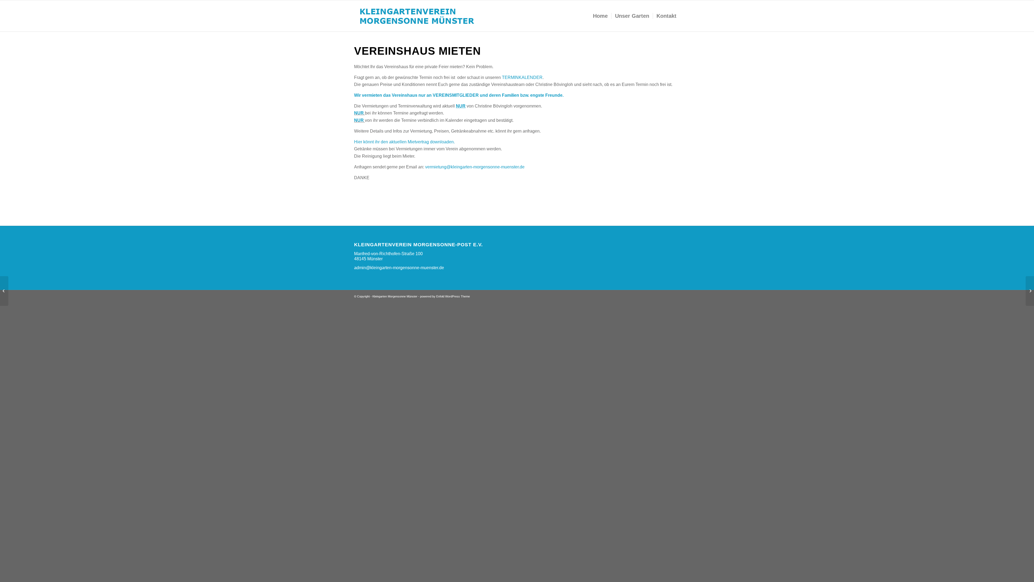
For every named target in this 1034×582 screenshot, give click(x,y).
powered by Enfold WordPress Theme (445, 296)
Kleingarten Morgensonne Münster (394, 296)
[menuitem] (600, 16)
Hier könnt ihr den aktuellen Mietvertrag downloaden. (404, 142)
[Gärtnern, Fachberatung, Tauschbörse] (1030, 291)
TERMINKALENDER (522, 77)
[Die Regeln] (4, 291)
